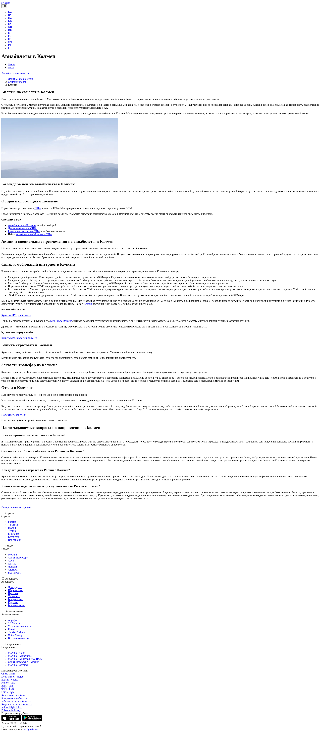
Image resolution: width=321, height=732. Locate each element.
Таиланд (13, 524)
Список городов (17, 81)
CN (10, 42)
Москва (12, 554)
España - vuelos (9, 679)
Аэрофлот (13, 620)
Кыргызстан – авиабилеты (16, 704)
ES (9, 33)
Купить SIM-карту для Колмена (19, 337)
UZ (10, 18)
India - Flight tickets (11, 707)
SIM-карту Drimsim (61, 320)
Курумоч (13, 602)
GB (10, 27)
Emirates (12, 629)
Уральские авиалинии (20, 626)
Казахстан (14, 536)
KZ (10, 12)
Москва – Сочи (16, 652)
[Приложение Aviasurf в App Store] (11, 720)
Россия (12, 521)
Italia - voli (7, 685)
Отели (11, 64)
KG (10, 21)
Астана (12, 563)
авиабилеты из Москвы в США (34, 234)
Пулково (13, 593)
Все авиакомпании (18, 638)
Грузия (12, 527)
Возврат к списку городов (16, 507)
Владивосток (15, 599)
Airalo (88, 303)
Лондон (12, 566)
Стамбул (13, 569)
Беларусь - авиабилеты (14, 698)
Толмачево (14, 596)
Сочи (11, 560)
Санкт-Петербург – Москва (23, 661)
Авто (11, 67)
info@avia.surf (31, 729)
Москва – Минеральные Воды (25, 658)
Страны (9, 513)
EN (10, 24)
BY (10, 15)
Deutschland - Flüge (12, 676)
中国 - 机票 (7, 688)
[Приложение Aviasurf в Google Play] (32, 720)
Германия (13, 533)
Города (9, 545)
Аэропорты (11, 578)
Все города (14, 572)
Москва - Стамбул (18, 664)
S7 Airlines (14, 623)
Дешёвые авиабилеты (20, 78)
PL (9, 48)
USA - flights (8, 692)
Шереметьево (15, 590)
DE (10, 30)
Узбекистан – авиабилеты (16, 701)
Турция (12, 530)
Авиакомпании (14, 611)
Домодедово (15, 587)
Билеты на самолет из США (24, 231)
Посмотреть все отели (13, 414)
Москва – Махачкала (20, 655)
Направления (13, 644)
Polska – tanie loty (11, 710)
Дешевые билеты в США (22, 228)
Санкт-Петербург (18, 557)
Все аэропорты (16, 605)
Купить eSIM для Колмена (16, 315)
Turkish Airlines (16, 632)
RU (4, 6)
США (37, 208)
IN (9, 45)
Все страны (14, 539)
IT (9, 39)
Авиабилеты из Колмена (15, 73)
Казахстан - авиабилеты (15, 695)
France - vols (8, 682)
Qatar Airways (15, 635)
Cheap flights (8, 673)
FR (9, 36)
